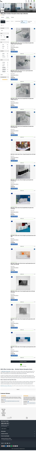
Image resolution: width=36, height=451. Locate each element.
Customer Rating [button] (3, 77)
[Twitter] (4, 443)
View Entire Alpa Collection (14, 47)
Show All (18, 389)
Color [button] (2, 74)
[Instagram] (9, 443)
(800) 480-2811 (5, 423)
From (1, 35)
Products (7, 17)
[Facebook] (2, 443)
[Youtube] (7, 443)
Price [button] (1, 33)
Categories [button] (2, 28)
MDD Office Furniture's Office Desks (6, 385)
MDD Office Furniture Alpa (6, 371)
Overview (2, 17)
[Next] (25, 364)
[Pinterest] (6, 443)
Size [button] (1, 42)
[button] (26, 1)
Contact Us (4, 428)
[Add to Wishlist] (34, 53)
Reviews (12, 17)
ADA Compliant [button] (3, 39)
